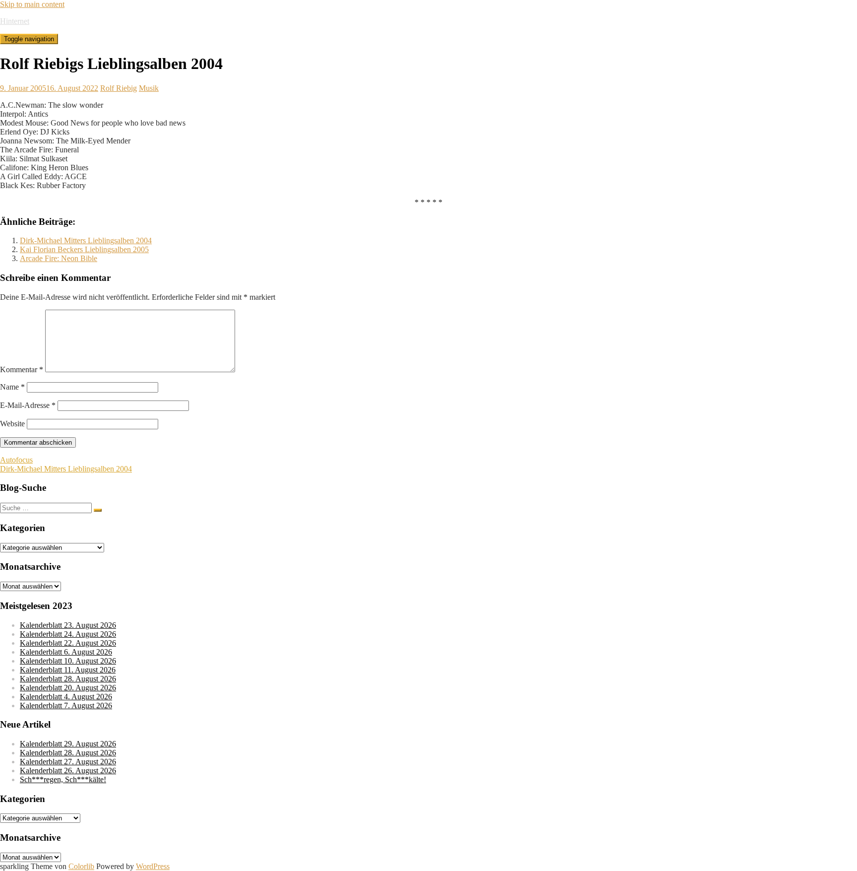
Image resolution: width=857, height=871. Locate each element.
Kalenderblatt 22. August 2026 (68, 643)
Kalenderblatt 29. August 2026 (68, 743)
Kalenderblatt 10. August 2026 (68, 661)
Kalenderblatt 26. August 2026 (68, 770)
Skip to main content (32, 4)
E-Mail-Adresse (28, 405)
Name (12, 387)
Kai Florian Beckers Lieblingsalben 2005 (84, 249)
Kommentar (21, 369)
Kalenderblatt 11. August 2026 (68, 670)
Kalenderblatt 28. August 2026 (68, 678)
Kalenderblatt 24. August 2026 (68, 634)
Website (12, 423)
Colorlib (81, 866)
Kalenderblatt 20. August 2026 (68, 687)
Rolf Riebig (118, 88)
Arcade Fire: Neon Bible (58, 258)
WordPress (153, 866)
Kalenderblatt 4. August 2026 (66, 696)
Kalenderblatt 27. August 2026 (68, 761)
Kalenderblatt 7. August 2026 (66, 705)
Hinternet (14, 21)
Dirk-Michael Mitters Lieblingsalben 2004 (86, 240)
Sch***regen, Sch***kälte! (63, 779)
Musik (149, 88)
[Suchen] (98, 510)
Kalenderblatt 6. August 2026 (66, 652)
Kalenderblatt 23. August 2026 (68, 625)
